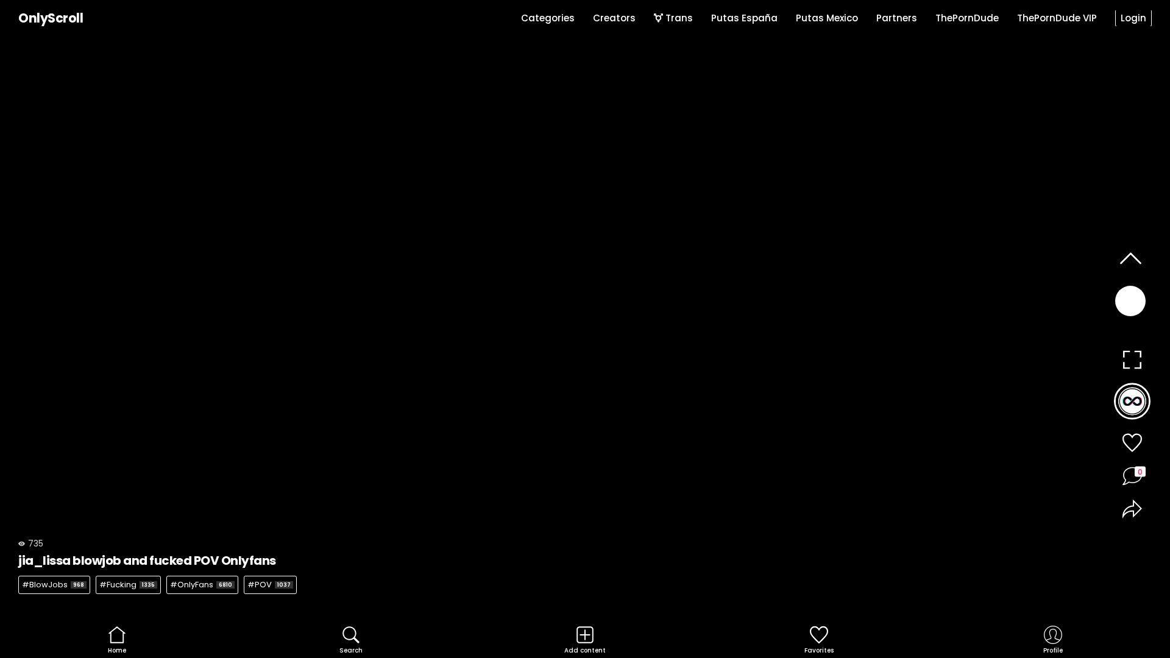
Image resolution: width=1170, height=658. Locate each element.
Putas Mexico (827, 18)
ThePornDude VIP (1057, 18)
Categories (548, 18)
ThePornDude (967, 18)
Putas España (744, 18)
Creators (614, 18)
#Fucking (127, 584)
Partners (896, 18)
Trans (678, 18)
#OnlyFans (201, 584)
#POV (269, 584)
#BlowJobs (53, 584)
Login (1133, 18)
